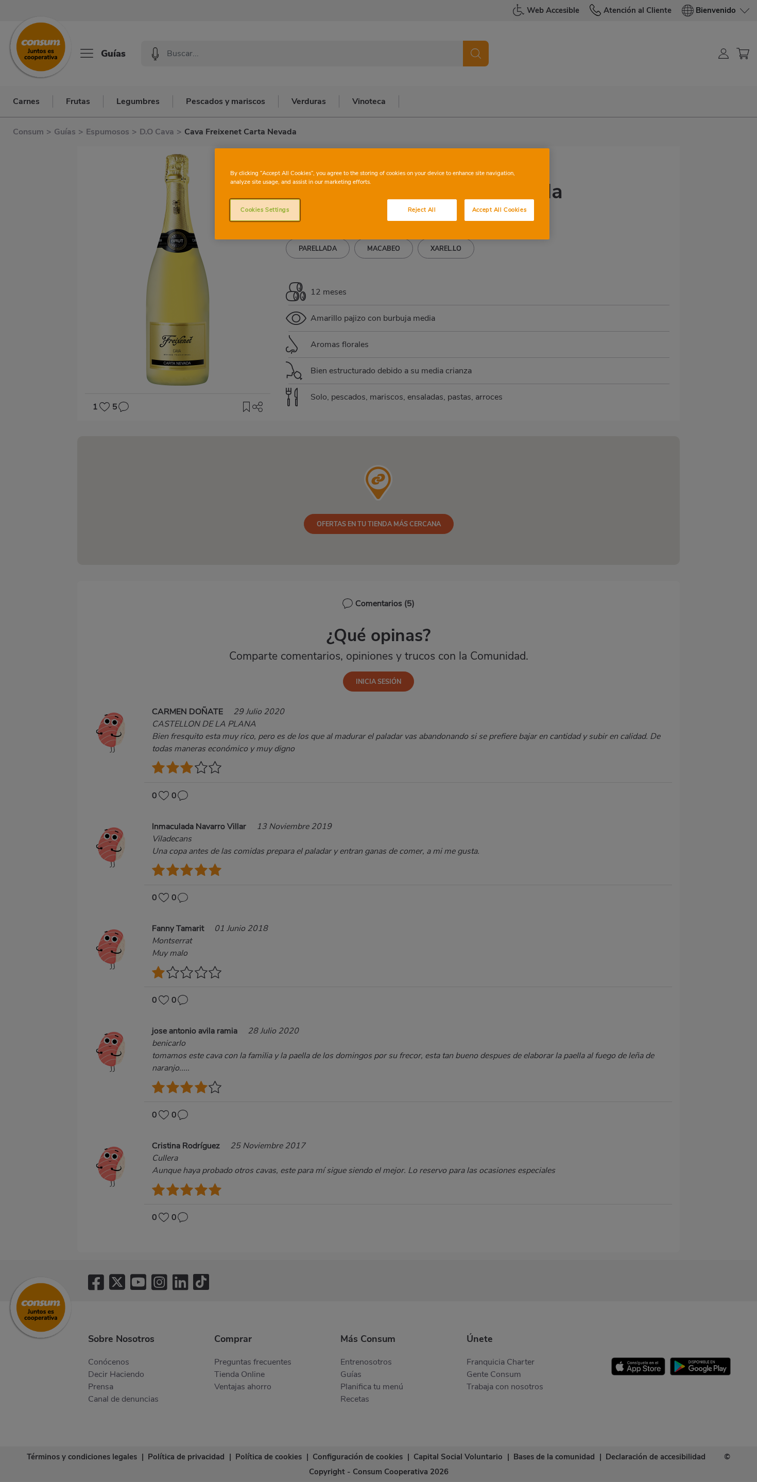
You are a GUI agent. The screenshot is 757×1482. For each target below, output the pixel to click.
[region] (382, 193)
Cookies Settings (264, 209)
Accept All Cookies (499, 209)
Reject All (422, 209)
